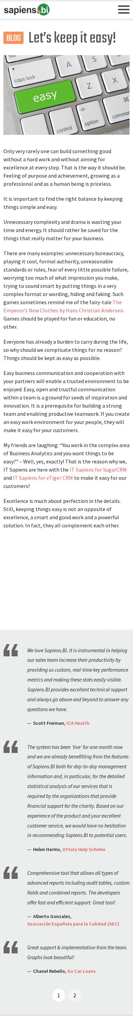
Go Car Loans (81, 971)
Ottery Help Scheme (83, 849)
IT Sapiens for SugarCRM (98, 469)
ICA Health (77, 723)
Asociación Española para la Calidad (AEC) (73, 924)
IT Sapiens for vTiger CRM (43, 477)
